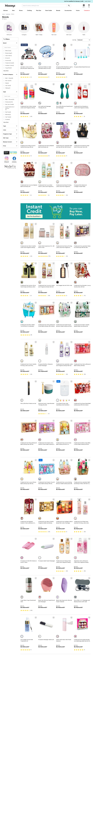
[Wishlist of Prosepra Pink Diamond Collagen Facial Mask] (89, 163)
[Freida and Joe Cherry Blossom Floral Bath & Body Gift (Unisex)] (46, 309)
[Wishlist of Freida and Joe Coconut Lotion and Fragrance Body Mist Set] (53, 263)
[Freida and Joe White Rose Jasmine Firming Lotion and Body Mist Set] (82, 506)
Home (78, 10)
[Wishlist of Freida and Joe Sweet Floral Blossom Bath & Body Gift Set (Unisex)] (71, 302)
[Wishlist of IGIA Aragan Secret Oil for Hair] (71, 263)
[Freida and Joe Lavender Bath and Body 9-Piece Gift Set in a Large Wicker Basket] (82, 467)
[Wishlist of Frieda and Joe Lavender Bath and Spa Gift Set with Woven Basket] (71, 123)
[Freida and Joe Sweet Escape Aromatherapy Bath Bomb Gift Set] (82, 624)
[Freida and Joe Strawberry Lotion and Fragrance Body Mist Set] (82, 91)
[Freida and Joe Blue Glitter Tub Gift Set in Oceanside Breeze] (28, 309)
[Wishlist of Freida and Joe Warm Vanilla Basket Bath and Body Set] (89, 302)
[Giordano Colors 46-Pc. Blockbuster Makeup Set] (28, 51)
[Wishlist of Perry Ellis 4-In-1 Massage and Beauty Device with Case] (89, 578)
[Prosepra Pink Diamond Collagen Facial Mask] (82, 169)
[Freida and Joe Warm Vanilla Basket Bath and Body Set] (82, 309)
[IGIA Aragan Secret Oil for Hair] (64, 270)
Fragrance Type (7, 134)
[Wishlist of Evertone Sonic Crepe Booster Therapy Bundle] (53, 381)
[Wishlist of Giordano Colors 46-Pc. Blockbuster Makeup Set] (36, 45)
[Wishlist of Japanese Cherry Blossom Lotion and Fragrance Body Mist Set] (89, 539)
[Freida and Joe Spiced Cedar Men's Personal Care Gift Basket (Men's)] (82, 130)
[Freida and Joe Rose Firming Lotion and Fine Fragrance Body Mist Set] (64, 169)
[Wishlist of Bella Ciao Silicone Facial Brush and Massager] (53, 578)
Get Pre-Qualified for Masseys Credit (73, 1)
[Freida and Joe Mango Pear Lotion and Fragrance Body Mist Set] (64, 545)
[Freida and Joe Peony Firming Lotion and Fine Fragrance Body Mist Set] (64, 230)
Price (4, 145)
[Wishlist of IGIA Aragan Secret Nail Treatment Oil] (36, 617)
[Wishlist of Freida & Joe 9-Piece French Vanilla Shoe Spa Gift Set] (36, 123)
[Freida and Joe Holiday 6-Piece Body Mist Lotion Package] (64, 506)
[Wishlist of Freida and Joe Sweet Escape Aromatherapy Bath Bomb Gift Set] (89, 617)
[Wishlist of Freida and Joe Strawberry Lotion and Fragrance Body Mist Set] (89, 84)
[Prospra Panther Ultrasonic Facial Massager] (46, 349)
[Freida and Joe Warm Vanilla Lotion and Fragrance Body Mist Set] (28, 230)
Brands (58, 10)
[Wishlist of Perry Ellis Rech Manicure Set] (36, 381)
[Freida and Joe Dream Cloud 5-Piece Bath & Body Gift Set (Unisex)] (46, 467)
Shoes (21, 10)
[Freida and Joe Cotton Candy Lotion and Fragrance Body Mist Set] (28, 91)
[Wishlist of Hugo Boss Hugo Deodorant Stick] (36, 578)
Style (4, 91)
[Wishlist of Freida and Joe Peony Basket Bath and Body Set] (53, 123)
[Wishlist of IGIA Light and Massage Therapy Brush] (53, 84)
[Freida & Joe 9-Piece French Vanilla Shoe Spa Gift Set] (28, 130)
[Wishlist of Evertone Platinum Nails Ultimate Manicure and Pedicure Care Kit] (53, 45)
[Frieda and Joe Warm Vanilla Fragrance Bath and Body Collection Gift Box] (46, 506)
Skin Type (6, 138)
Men (13, 10)
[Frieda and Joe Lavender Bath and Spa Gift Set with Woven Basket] (64, 130)
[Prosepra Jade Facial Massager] (46, 545)
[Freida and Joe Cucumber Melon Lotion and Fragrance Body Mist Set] (46, 169)
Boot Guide (48, 10)
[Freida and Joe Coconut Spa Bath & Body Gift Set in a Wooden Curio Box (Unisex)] (64, 427)
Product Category (8, 74)
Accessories (68, 10)
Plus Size (38, 10)
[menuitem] (5, 10)
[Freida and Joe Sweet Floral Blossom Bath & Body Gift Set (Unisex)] (64, 309)
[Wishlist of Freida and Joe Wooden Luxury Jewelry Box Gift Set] (89, 263)
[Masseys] (10, 5)
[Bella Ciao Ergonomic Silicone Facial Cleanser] (64, 585)
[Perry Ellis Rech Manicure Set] (28, 388)
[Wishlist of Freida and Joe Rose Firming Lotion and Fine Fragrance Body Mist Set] (71, 163)
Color (4, 130)
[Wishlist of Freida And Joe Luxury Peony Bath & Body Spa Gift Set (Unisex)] (36, 460)
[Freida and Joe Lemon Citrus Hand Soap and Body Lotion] (28, 270)
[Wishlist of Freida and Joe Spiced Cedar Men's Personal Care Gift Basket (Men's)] (89, 123)
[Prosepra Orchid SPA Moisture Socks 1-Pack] (28, 545)
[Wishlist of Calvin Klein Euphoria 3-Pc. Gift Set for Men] (53, 224)
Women (5, 10)
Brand (4, 43)
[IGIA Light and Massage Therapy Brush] (46, 91)
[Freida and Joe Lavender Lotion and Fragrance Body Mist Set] (64, 349)
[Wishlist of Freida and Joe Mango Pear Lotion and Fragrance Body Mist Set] (71, 539)
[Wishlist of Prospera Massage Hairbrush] (53, 617)
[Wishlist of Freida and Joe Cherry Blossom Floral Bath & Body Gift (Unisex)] (53, 302)
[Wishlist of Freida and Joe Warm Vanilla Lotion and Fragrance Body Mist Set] (36, 224)
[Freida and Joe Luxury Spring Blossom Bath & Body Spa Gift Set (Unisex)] (64, 467)
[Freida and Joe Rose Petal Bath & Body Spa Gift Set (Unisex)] (82, 388)
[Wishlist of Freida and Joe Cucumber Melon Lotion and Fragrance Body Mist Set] (53, 163)
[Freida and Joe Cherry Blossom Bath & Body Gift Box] (82, 349)
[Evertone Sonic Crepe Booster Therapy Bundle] (46, 388)
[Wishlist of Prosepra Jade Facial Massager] (53, 539)
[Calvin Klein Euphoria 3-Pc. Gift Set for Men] (46, 230)
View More (6, 70)
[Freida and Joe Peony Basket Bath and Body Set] (46, 130)
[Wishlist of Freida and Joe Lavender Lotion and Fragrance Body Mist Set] (71, 342)
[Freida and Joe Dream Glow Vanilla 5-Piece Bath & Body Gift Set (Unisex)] (46, 427)
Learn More (87, 1)
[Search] (69, 5)
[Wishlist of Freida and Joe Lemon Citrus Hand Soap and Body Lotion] (36, 263)
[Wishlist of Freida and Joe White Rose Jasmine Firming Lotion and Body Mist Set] (89, 499)
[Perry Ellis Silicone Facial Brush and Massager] (64, 91)
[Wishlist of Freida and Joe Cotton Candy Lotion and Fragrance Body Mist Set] (36, 84)
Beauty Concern (7, 142)
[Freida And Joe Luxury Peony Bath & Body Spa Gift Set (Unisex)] (28, 467)
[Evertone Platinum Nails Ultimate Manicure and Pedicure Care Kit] (46, 51)
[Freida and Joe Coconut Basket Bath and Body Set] (28, 169)
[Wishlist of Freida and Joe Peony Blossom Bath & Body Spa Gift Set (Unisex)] (36, 421)
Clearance (87, 10)
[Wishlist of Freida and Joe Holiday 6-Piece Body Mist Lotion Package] (71, 499)
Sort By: (74, 40)
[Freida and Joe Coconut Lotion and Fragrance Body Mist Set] (46, 270)
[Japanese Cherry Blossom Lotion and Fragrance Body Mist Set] (82, 545)
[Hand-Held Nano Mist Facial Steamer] (64, 624)
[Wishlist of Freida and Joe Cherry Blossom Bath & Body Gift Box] (89, 342)
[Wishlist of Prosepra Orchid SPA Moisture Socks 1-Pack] (36, 539)
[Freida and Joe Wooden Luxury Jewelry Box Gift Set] (82, 270)
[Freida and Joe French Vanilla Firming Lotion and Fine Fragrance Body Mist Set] (28, 349)
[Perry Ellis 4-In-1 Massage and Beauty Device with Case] (82, 585)
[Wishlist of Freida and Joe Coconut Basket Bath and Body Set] (36, 163)
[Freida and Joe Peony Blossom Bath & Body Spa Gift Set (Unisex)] (28, 427)
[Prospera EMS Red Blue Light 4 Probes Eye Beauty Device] (64, 51)
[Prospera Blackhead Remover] (82, 51)
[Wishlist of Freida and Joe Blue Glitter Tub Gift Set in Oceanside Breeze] (36, 302)
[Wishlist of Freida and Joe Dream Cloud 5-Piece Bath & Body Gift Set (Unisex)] (53, 460)
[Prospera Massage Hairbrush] (46, 624)
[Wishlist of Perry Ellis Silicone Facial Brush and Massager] (71, 84)
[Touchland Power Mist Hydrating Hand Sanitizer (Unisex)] (64, 388)
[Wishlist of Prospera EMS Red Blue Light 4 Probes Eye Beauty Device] (71, 45)
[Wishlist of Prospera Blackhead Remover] (89, 45)
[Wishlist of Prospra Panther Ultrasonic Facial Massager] (53, 342)
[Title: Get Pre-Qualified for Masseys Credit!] (55, 211)
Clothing (29, 10)
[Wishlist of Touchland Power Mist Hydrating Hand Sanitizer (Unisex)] (71, 381)
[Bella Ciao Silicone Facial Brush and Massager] (46, 585)
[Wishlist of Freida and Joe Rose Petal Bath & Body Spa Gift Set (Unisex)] (89, 381)
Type (4, 126)
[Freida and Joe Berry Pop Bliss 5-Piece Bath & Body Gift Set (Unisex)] (82, 427)
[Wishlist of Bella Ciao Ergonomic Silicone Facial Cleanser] (71, 578)
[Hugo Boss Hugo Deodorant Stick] (28, 585)
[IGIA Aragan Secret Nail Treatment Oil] (28, 624)
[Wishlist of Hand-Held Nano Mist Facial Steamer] (71, 617)
